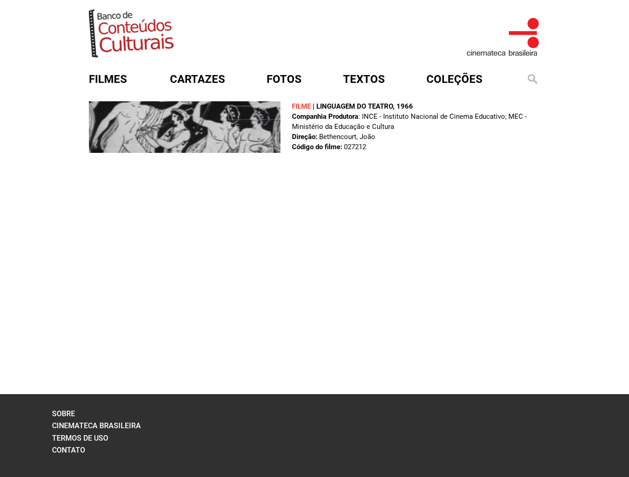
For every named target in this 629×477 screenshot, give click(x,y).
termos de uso (80, 438)
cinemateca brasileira (96, 425)
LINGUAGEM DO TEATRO (354, 106)
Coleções (454, 79)
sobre (63, 413)
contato (68, 450)
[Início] (131, 54)
